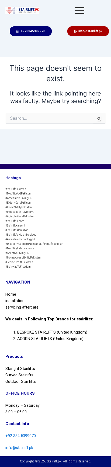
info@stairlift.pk (19, 447)
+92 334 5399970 (20, 435)
